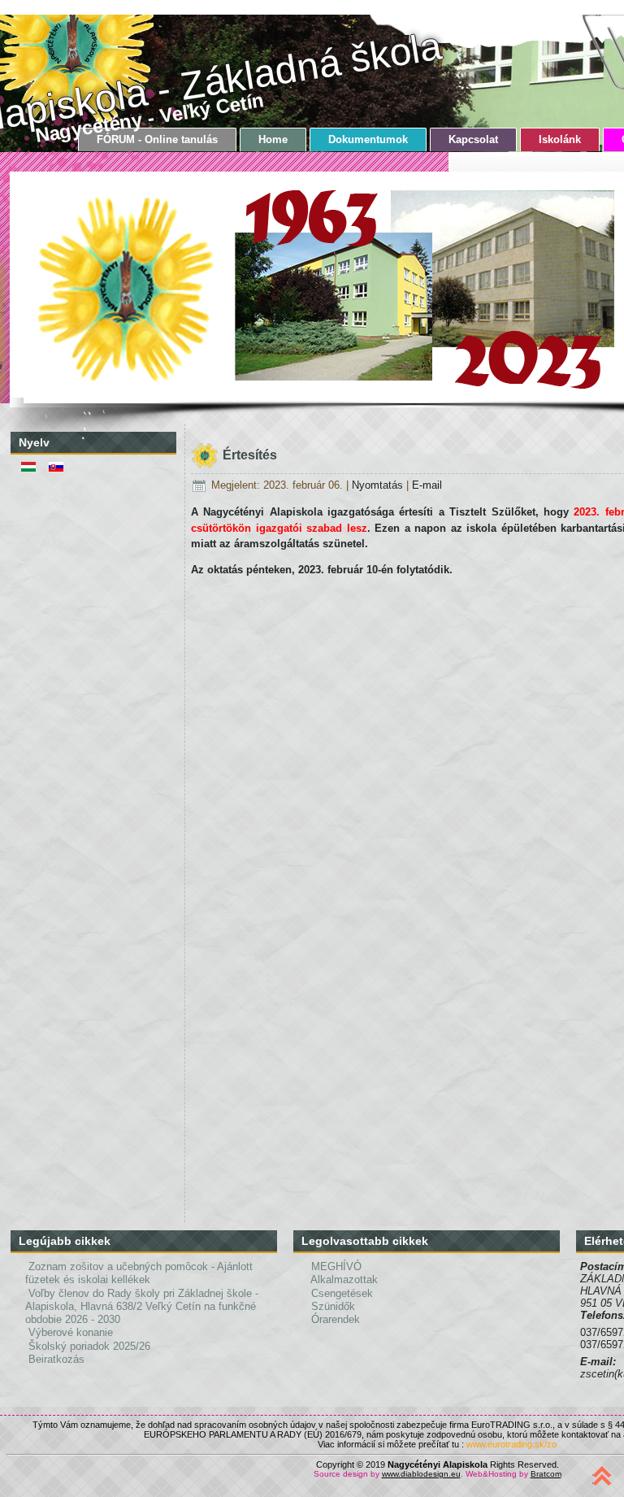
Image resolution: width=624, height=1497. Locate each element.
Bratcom (546, 1473)
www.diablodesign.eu (421, 1473)
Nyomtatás (379, 485)
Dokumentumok (368, 139)
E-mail (427, 485)
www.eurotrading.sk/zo (511, 1444)
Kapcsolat (473, 139)
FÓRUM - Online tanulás (157, 139)
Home (273, 139)
